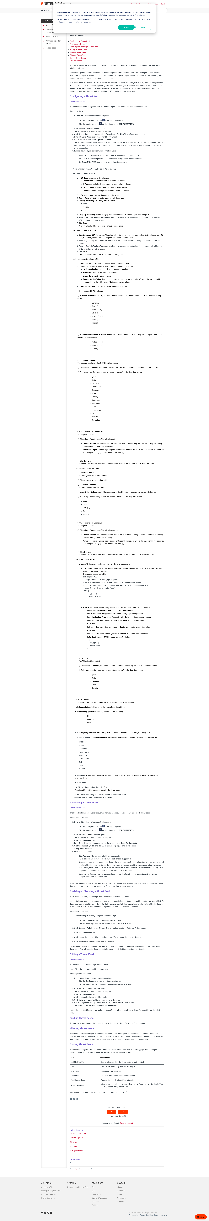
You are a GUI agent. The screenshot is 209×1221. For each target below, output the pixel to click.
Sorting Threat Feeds (78, 58)
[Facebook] (71, 1099)
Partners (120, 1202)
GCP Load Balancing (78, 1133)
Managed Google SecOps (51, 1191)
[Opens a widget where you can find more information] (201, 1217)
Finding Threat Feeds (78, 52)
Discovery (74, 1142)
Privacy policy (133, 1215)
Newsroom (121, 1198)
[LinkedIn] (77, 1099)
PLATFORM (71, 1183)
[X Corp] (74, 1099)
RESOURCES (97, 1183)
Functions (74, 1146)
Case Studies (97, 1194)
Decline (143, 27)
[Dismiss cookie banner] (151, 8)
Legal (156, 1215)
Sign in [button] (163, 4)
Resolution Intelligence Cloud (78, 1187)
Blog (93, 1191)
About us (120, 1187)
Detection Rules (52, 36)
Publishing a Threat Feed (79, 44)
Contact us (121, 1191)
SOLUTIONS (46, 1183)
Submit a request (126, 1123)
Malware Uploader (77, 1138)
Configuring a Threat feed (80, 41)
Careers (120, 1194)
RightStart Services (48, 1194)
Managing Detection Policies (53, 42)
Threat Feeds (51, 48)
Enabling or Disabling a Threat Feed (84, 47)
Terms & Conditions (146, 1215)
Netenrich (44, 10)
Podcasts (95, 1202)
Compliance (163, 1215)
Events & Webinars (99, 1198)
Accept (126, 27)
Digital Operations (48, 1198)
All (93, 1187)
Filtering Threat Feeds (78, 55)
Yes (111, 1112)
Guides (94, 1205)
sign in (77, 1169)
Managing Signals (77, 1151)
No (123, 1112)
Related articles (76, 61)
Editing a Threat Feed (78, 50)
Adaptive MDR (47, 1187)
